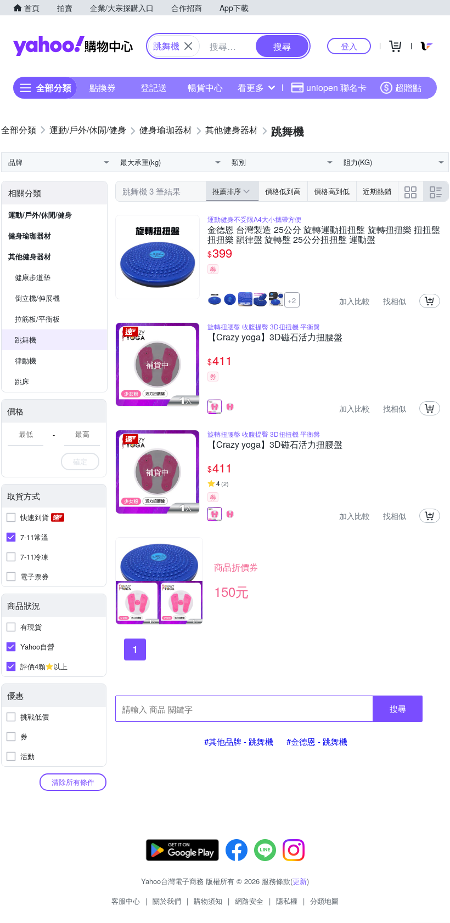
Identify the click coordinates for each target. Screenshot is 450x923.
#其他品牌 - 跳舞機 (238, 741)
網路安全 (249, 901)
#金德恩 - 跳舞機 (316, 741)
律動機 (25, 360)
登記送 (153, 87)
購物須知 (208, 901)
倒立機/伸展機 (37, 298)
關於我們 (167, 901)
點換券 (102, 87)
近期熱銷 (377, 191)
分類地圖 (324, 901)
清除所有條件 (73, 782)
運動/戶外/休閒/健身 (40, 214)
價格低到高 (283, 191)
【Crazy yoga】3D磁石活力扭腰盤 (274, 337)
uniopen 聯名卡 (336, 87)
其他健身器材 (29, 256)
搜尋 (398, 708)
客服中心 (125, 901)
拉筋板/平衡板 (37, 319)
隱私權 (286, 901)
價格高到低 (332, 191)
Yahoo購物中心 (73, 46)
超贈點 (408, 87)
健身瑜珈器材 (29, 235)
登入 (349, 46)
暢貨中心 (205, 87)
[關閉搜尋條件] (188, 46)
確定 (80, 461)
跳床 (22, 381)
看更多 (251, 87)
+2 (292, 300)
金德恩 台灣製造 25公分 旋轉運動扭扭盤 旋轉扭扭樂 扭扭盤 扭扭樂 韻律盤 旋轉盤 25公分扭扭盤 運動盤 (323, 234)
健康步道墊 (32, 277)
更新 (299, 881)
